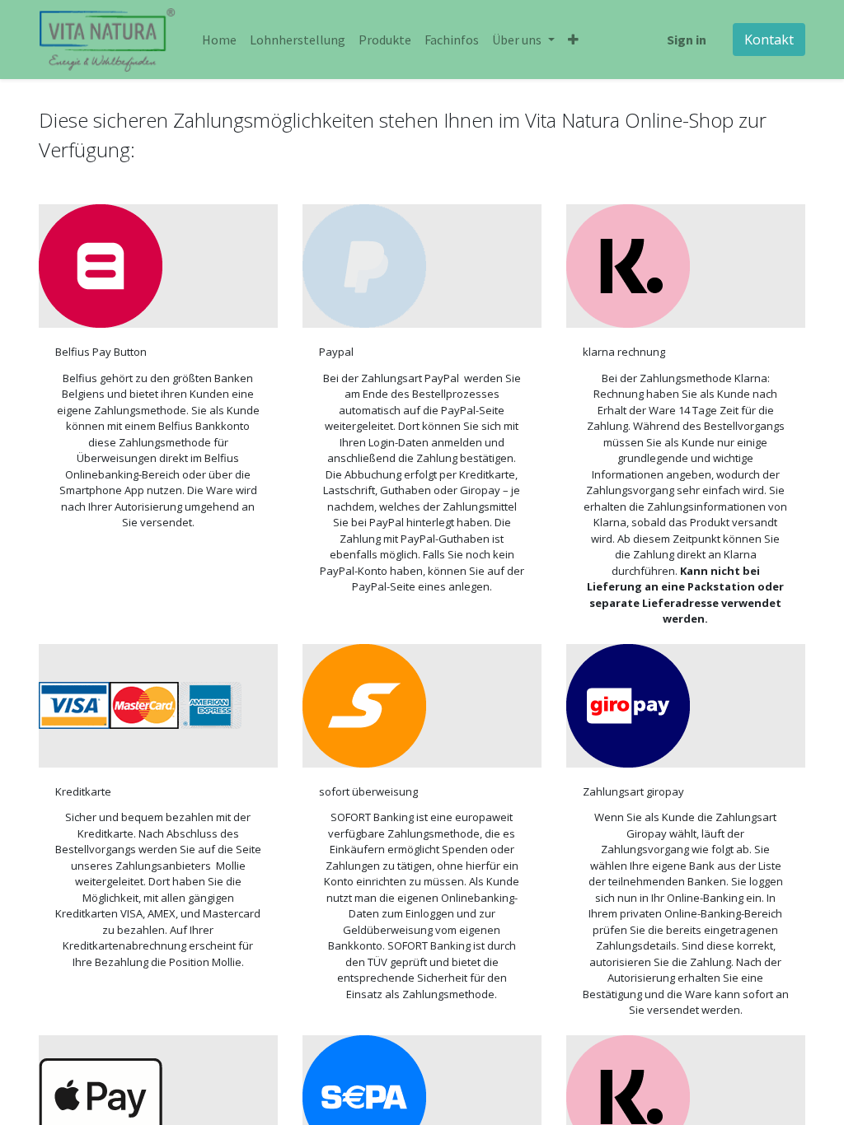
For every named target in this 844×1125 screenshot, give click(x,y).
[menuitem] (219, 39)
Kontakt (769, 39)
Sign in (686, 39)
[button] (573, 39)
